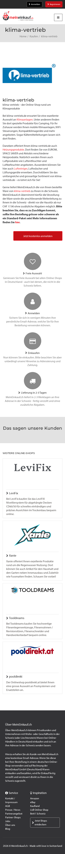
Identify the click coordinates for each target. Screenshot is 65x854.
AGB (7, 806)
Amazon (34, 798)
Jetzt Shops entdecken (41, 822)
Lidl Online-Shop (39, 809)
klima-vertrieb (22, 191)
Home (23, 36)
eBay (32, 802)
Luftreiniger (20, 168)
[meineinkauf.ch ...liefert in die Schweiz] (18, 16)
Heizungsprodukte (13, 149)
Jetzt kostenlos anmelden (38, 236)
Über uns (10, 825)
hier (17, 222)
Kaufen (34, 36)
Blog (7, 828)
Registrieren (55, 4)
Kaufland (35, 806)
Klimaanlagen (25, 119)
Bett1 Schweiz (37, 813)
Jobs (7, 821)
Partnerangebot (13, 813)
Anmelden (35, 4)
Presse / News (12, 809)
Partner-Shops (13, 817)
